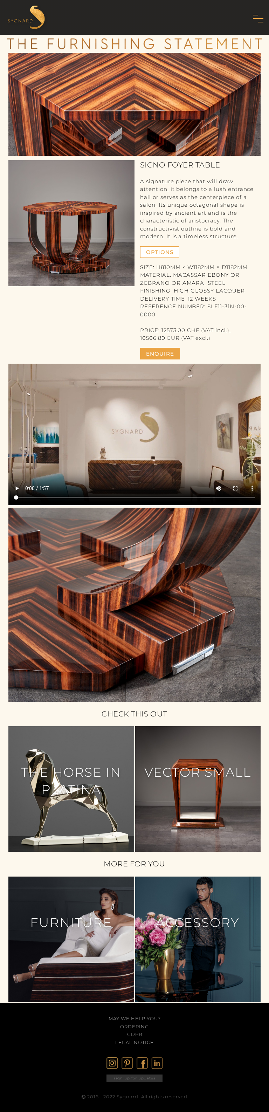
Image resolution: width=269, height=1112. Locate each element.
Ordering (134, 1026)
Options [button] (159, 252)
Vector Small (197, 772)
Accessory (198, 922)
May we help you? (135, 1018)
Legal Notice (134, 1042)
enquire (160, 353)
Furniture (71, 922)
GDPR (134, 1034)
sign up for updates (135, 1078)
